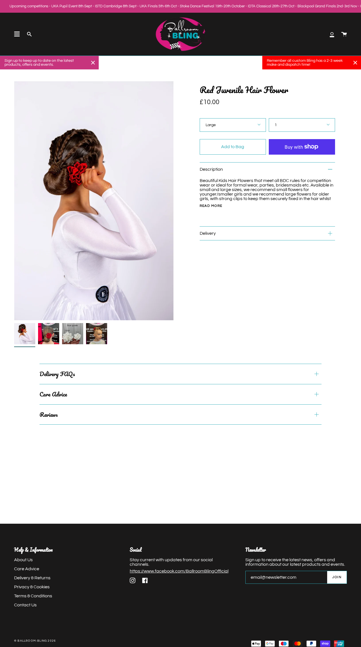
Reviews (48, 414)
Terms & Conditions (33, 596)
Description (211, 169)
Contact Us (25, 605)
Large (211, 125)
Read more (211, 206)
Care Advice (53, 394)
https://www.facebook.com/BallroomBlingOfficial (179, 571)
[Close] (93, 62)
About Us (23, 560)
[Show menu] (17, 34)
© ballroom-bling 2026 (35, 640)
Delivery (208, 233)
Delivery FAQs (57, 374)
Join (337, 577)
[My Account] (331, 34)
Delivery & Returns (32, 578)
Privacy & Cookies (32, 587)
